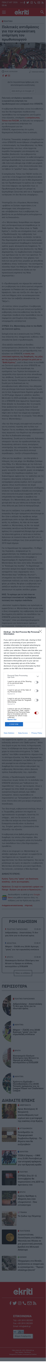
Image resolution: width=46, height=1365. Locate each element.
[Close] (41, 632)
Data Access (23, 733)
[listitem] (22, 676)
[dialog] (23, 682)
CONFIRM (13, 724)
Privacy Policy (36, 733)
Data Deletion (9, 733)
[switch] (36, 682)
